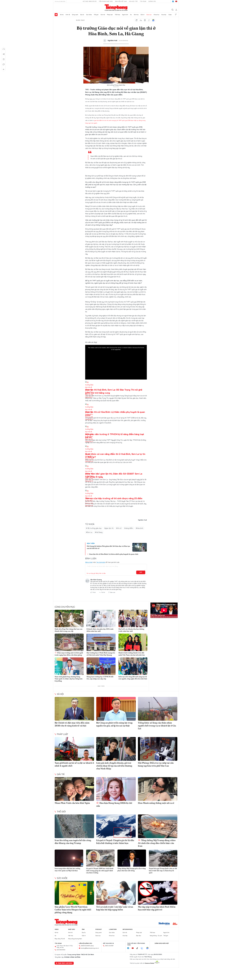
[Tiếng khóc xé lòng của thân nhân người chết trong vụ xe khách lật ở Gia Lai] (157, 709)
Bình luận (4, 64)
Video (170, 14)
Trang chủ (56, 14)
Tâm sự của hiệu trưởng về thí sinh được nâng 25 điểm (113, 498)
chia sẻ (136, 20)
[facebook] (173, 1)
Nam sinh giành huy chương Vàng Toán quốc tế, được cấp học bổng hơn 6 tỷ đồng (68, 679)
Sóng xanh (75, 14)
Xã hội (62, 14)
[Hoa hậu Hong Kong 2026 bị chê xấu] (116, 789)
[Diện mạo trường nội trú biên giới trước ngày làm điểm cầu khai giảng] (69, 642)
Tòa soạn (143, 1)
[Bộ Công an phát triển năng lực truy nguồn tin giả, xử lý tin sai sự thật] (116, 709)
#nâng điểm (128, 528)
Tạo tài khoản (100, 562)
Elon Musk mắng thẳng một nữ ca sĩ (156, 803)
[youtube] (176, 1)
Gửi (141, 572)
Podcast (98, 929)
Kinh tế (68, 14)
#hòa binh (139, 528)
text (141, 20)
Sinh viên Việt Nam (121, 1)
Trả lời (103, 592)
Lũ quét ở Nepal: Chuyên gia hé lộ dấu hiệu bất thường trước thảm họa (115, 841)
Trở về (4, 69)
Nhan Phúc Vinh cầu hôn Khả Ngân (72, 803)
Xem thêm (175, 14)
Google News (153, 20)
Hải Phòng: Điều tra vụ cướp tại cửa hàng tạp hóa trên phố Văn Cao (156, 764)
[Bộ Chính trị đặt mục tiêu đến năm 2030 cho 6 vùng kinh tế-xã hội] (74, 709)
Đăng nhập (88, 562)
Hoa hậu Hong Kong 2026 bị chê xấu (114, 804)
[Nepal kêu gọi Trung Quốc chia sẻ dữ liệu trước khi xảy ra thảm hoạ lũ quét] (163, 858)
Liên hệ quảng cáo (85, 943)
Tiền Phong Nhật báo (106, 1)
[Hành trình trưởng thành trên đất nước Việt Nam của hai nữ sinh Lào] (132, 642)
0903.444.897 (109, 945)
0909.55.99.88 (85, 945)
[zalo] (143, 948)
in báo (145, 20)
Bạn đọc (138, 935)
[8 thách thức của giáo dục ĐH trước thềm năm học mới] (101, 618)
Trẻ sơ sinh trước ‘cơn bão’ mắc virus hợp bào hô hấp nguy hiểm (114, 908)
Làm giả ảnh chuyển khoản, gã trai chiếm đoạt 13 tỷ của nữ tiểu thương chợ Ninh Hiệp (114, 765)
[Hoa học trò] (175, 924)
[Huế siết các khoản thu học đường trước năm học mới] (132, 618)
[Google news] (148, 948)
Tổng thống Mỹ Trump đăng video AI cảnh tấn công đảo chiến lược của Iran (157, 843)
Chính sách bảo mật (162, 943)
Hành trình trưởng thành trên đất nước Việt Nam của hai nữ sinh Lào (131, 654)
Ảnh (83, 929)
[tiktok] (138, 948)
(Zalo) (92, 945)
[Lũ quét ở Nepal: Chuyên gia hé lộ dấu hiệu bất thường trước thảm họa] (116, 826)
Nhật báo (71, 929)
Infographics (127, 929)
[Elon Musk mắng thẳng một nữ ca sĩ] (157, 789)
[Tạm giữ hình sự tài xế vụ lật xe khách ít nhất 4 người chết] (74, 749)
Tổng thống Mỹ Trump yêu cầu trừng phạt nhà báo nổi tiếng (131, 869)
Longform (113, 929)
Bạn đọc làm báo (65, 963)
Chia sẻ (4, 54)
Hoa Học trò (133, 1)
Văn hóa (136, 14)
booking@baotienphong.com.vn (90, 948)
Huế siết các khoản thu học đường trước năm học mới (131, 630)
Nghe (4, 49)
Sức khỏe (89, 14)
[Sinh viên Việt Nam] (164, 924)
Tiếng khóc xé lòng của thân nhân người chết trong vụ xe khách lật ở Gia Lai (157, 725)
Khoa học (156, 14)
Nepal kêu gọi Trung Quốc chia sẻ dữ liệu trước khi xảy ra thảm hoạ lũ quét (163, 870)
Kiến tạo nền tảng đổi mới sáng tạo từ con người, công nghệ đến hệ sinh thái (132, 678)
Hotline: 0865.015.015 (90, 1)
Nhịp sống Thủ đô (60, 939)
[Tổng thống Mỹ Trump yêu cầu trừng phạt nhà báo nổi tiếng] (131, 858)
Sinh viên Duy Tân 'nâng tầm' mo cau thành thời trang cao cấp (68, 630)
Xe (131, 14)
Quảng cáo (152, 1)
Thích (94, 592)
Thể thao (117, 14)
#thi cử (119, 528)
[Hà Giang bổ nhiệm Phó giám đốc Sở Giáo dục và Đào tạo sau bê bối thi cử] (139, 547)
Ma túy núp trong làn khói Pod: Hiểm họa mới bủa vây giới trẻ (156, 908)
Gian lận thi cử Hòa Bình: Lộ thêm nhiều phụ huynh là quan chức (113, 554)
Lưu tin (4, 59)
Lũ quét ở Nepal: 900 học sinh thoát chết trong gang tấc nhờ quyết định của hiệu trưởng (99, 870)
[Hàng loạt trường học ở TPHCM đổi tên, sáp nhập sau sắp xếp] (101, 666)
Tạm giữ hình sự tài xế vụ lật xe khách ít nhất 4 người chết (74, 764)
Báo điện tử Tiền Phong (116, 7)
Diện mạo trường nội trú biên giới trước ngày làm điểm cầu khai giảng (69, 654)
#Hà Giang (98, 532)
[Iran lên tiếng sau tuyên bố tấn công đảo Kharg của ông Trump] (74, 826)
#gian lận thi (108, 528)
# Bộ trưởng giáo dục (94, 528)
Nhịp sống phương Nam (75, 939)
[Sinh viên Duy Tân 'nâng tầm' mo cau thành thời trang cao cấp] (69, 618)
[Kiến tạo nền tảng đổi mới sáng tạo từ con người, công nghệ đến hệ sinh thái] (132, 666)
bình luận (149, 20)
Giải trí (142, 14)
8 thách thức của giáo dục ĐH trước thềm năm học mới (100, 630)
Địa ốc (82, 14)
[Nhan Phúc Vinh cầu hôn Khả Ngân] (74, 789)
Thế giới (96, 14)
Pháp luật (110, 14)
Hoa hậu (163, 14)
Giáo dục (149, 14)
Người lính (125, 14)
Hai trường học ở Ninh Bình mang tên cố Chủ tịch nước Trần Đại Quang (101, 654)
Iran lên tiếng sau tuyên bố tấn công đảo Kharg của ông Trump (73, 841)
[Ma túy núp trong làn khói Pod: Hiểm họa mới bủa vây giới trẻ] (157, 893)
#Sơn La (89, 532)
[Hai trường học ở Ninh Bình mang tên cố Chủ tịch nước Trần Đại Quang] (101, 642)
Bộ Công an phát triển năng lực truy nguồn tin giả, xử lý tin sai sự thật (114, 724)
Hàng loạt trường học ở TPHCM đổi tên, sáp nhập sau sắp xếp (100, 678)
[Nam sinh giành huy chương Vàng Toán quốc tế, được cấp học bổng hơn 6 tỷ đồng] (69, 666)
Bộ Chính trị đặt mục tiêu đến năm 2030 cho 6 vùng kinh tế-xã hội (72, 724)
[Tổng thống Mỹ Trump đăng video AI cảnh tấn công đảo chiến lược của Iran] (157, 826)
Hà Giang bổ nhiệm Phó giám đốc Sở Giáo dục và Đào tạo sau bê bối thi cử (108, 547)
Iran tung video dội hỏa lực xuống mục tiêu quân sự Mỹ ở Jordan (67, 869)
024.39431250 (61, 950)
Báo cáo (112, 592)
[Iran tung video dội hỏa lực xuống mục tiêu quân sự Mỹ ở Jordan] (69, 858)
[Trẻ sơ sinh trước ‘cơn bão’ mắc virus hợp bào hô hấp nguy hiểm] (116, 893)
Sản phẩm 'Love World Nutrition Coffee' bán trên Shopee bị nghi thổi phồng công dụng (73, 909)
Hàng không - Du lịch (156, 935)
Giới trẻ (103, 14)
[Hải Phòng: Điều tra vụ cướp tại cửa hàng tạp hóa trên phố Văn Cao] (157, 749)
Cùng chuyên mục (65, 606)
